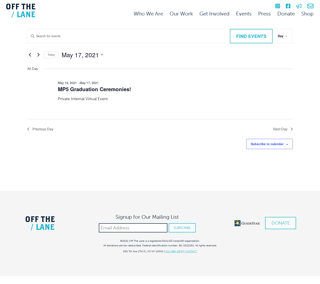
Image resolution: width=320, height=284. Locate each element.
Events (244, 13)
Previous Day (42, 128)
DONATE (280, 223)
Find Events (251, 36)
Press (264, 13)
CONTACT (191, 251)
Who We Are (148, 13)
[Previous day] (29, 54)
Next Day (280, 128)
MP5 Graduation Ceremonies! (94, 89)
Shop (307, 13)
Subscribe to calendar (267, 144)
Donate (286, 13)
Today (51, 54)
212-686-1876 (174, 251)
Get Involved (214, 13)
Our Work (181, 13)
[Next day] (38, 54)
